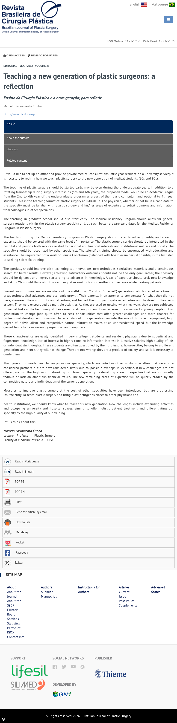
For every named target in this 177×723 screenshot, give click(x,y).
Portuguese (160, 4)
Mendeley (21, 532)
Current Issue (124, 594)
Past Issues (126, 601)
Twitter (18, 562)
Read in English (24, 471)
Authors (46, 587)
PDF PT (19, 481)
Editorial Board (13, 612)
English (135, 4)
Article (11, 124)
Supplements (128, 605)
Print (18, 502)
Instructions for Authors (89, 589)
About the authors (18, 138)
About (11, 587)
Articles (124, 587)
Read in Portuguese (27, 461)
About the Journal (14, 594)
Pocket (19, 542)
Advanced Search (158, 589)
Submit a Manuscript (49, 594)
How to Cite (22, 522)
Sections (13, 619)
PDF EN (20, 492)
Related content (17, 160)
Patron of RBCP (13, 630)
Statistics (12, 149)
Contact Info (15, 637)
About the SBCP (14, 603)
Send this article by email (31, 512)
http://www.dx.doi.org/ (19, 114)
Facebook (21, 552)
